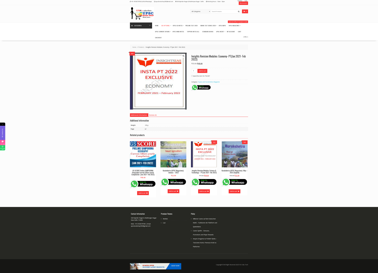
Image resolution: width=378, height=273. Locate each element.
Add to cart (202, 71)
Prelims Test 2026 (191, 25)
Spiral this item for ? (201, 76)
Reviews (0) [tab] (153, 115)
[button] (183, 56)
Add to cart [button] (142, 193)
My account (231, 31)
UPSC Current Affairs (162, 31)
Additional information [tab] (139, 115)
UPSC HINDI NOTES (178, 31)
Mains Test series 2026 (208, 25)
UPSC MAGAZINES (234, 25)
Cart (239, 31)
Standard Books (207, 31)
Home (156, 25)
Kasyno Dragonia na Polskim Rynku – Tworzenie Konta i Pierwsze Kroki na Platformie (205, 243)
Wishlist (165, 219)
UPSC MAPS (222, 25)
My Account (243, 3)
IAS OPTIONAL (165, 25)
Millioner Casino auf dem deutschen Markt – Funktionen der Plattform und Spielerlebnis (205, 223)
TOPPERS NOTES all (193, 31)
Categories (138, 25)
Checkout (158, 38)
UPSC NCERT (220, 31)
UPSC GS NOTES (178, 25)
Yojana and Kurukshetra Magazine (209, 82)
